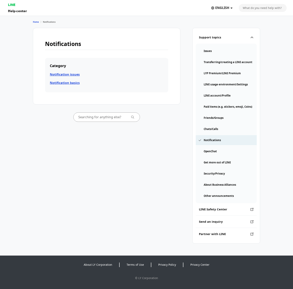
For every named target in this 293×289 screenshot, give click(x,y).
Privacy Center (199, 265)
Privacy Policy (167, 265)
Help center (17, 11)
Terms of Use (135, 265)
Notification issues (65, 74)
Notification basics (65, 83)
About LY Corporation (98, 265)
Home (36, 22)
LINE (11, 5)
